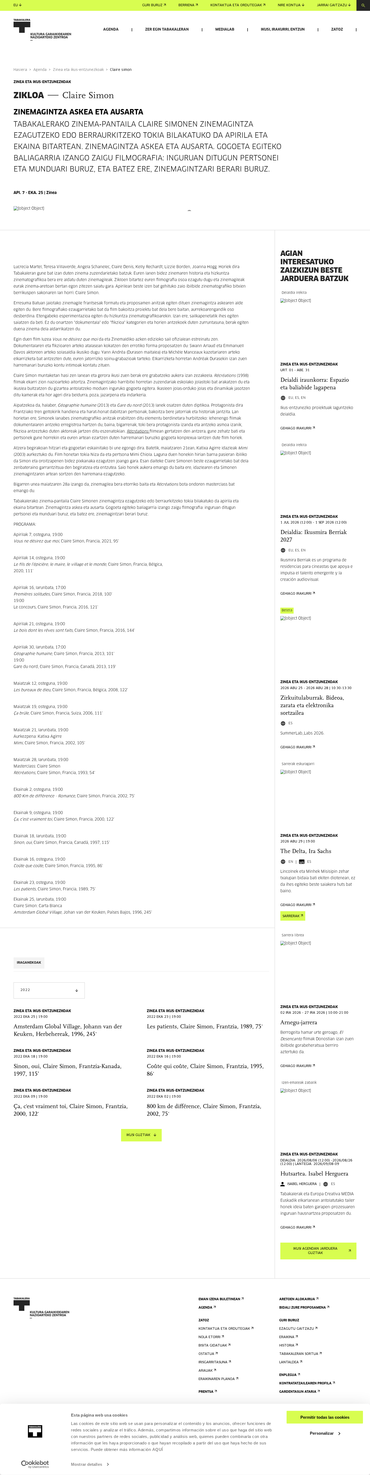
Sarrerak (291, 916)
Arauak (206, 1370)
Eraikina (286, 1337)
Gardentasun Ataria (297, 1392)
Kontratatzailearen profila (305, 1383)
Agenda (111, 29)
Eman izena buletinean (219, 1299)
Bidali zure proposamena (302, 1307)
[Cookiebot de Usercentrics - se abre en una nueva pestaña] (35, 1464)
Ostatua (206, 1354)
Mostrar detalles (86, 1464)
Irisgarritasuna (213, 1362)
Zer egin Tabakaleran (167, 29)
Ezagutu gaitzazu (296, 1329)
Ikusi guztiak (138, 1135)
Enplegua (288, 1375)
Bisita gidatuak (213, 1345)
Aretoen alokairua (297, 1299)
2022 (25, 990)
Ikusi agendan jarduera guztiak (315, 1251)
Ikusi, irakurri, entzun (283, 29)
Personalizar (322, 1433)
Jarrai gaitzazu (332, 5)
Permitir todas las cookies (324, 1417)
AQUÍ (157, 1449)
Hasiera (20, 70)
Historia (286, 1345)
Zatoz (337, 29)
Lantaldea (289, 1362)
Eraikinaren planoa (217, 1379)
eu (16, 5)
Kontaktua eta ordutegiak (236, 5)
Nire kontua (289, 5)
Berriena (186, 5)
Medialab (224, 29)
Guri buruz (152, 5)
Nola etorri (209, 1337)
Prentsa (206, 1392)
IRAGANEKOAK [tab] (29, 962)
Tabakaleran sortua (298, 1354)
